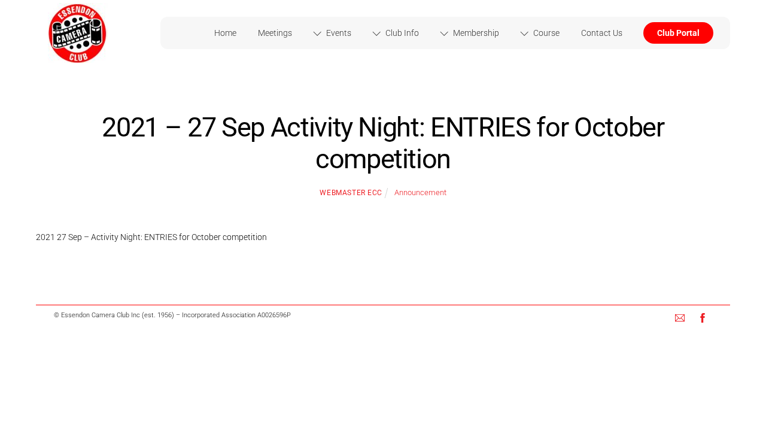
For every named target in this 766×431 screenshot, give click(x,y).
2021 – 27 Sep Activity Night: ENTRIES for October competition (383, 143)
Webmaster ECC (351, 193)
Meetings (275, 33)
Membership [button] (475, 33)
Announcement (420, 192)
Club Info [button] (401, 33)
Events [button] (337, 33)
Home (225, 33)
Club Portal (678, 33)
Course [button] (545, 33)
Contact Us (601, 33)
